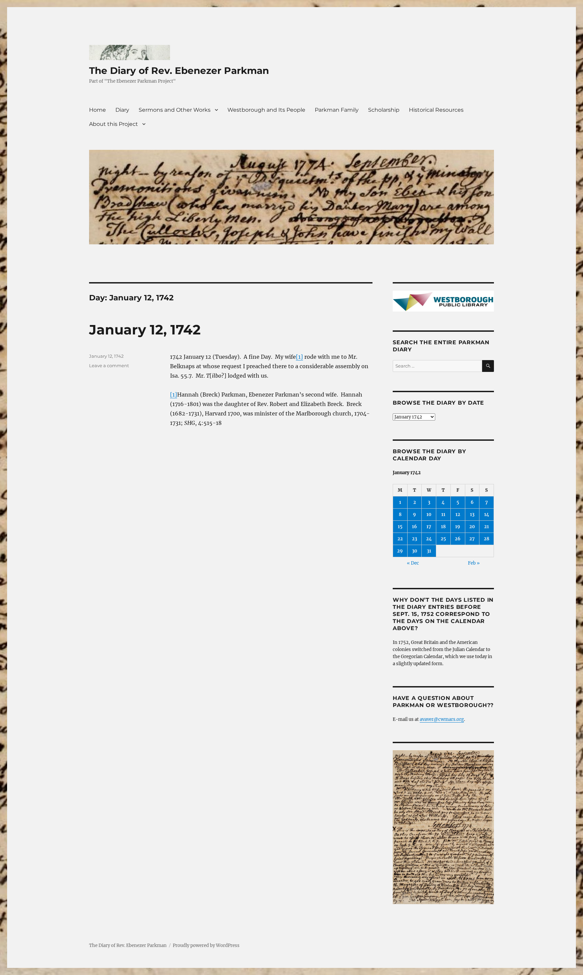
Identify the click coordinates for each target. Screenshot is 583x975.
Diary (122, 110)
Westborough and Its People (266, 110)
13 (472, 514)
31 (429, 551)
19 (457, 527)
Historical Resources (436, 110)
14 (486, 514)
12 (457, 514)
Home (97, 110)
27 (472, 539)
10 (429, 514)
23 (414, 539)
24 (429, 539)
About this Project (113, 124)
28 (486, 539)
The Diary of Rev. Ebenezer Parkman (179, 70)
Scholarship (383, 110)
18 (443, 527)
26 (458, 539)
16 (414, 527)
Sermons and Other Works (175, 110)
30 (414, 551)
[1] (299, 356)
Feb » (474, 563)
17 (428, 527)
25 (443, 539)
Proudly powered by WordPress (206, 945)
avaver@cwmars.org (442, 719)
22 (400, 539)
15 (400, 527)
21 (486, 527)
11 (443, 514)
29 (400, 551)
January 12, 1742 (145, 329)
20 (472, 527)
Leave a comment (109, 365)
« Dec (413, 563)
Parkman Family (337, 110)
